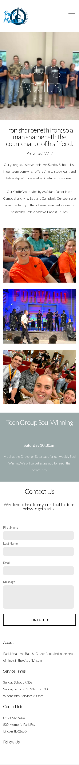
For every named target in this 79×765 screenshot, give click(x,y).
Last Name (10, 543)
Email (6, 563)
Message (9, 582)
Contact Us (39, 620)
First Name (10, 527)
